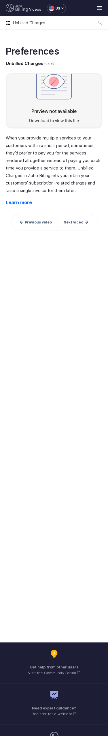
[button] (53, 8)
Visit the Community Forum (52, 672)
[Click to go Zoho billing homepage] (17, 8)
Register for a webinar (52, 713)
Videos (35, 9)
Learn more (19, 202)
